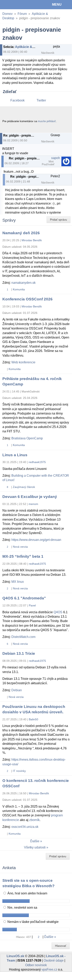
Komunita (19, 289)
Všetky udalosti (35, 847)
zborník (34, 820)
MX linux (17, 581)
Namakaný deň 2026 (21, 233)
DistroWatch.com (23, 637)
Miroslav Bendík (32, 240)
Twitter (41, 100)
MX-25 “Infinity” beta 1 (22, 556)
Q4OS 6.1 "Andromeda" (24, 598)
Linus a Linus (14, 455)
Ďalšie (34, 841)
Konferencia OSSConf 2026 (27, 299)
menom (33, 504)
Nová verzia (20, 546)
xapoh (55, 158)
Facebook (17, 100)
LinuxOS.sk (16, 5)
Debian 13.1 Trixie (18, 653)
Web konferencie (23, 362)
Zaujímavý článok (24, 487)
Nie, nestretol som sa (22, 907)
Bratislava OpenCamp (27, 438)
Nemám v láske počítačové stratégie (33, 921)
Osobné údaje (54, 960)
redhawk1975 (37, 462)
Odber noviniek (36, 965)
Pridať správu (58, 219)
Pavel (32, 605)
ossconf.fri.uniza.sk (24, 826)
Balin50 (33, 719)
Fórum (22, 13)
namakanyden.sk (23, 282)
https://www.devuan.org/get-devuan (36, 539)
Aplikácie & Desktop (30, 47)
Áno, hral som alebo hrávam (27, 893)
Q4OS (58, 612)
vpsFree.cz (49, 969)
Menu (57, 4)
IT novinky (19, 770)
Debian (16, 690)
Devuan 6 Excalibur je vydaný (29, 497)
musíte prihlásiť (47, 121)
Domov (7, 13)
